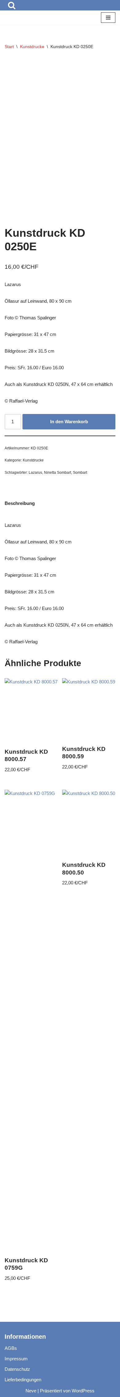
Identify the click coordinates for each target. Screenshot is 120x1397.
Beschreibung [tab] (20, 503)
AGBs (11, 1348)
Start (9, 46)
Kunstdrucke (32, 46)
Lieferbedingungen (23, 1379)
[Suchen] (12, 5)
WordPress (83, 1390)
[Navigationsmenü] (108, 17)
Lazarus (35, 472)
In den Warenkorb (69, 421)
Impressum (16, 1358)
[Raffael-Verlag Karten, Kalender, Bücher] (23, 17)
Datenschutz (17, 1369)
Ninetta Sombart (57, 472)
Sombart (80, 472)
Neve (31, 1390)
